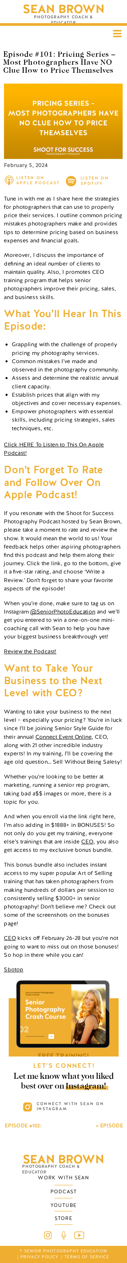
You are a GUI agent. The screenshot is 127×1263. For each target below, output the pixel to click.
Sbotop (13, 969)
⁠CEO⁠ (87, 841)
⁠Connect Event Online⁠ (63, 736)
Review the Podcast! (30, 651)
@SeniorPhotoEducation (62, 611)
